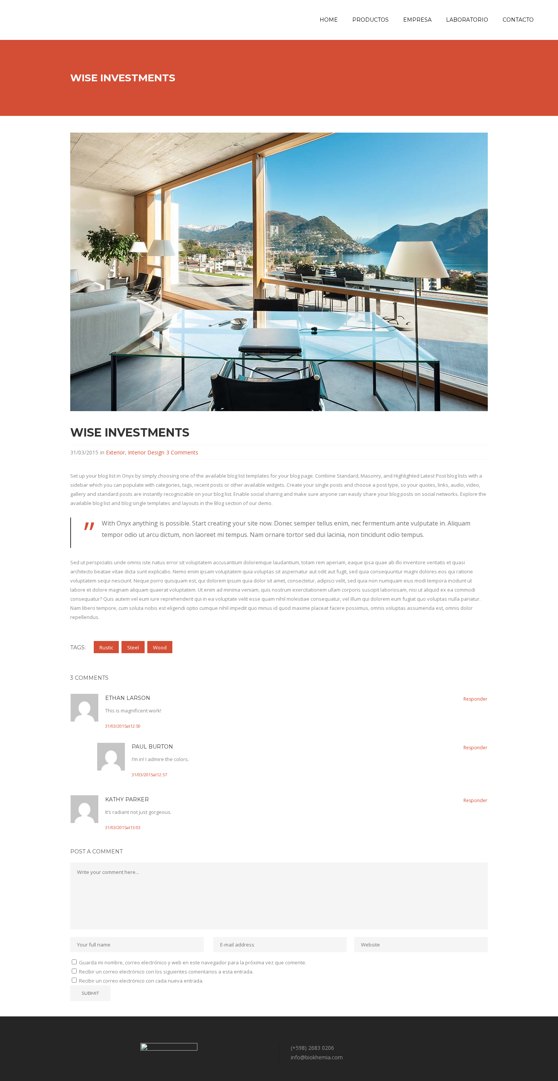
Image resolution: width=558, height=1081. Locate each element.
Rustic (106, 647)
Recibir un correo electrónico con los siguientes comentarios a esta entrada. (166, 971)
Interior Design (146, 452)
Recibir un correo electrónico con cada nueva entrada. (141, 980)
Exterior (115, 452)
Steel (133, 647)
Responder (475, 699)
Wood (160, 647)
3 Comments (182, 452)
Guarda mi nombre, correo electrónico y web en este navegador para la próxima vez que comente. (192, 962)
